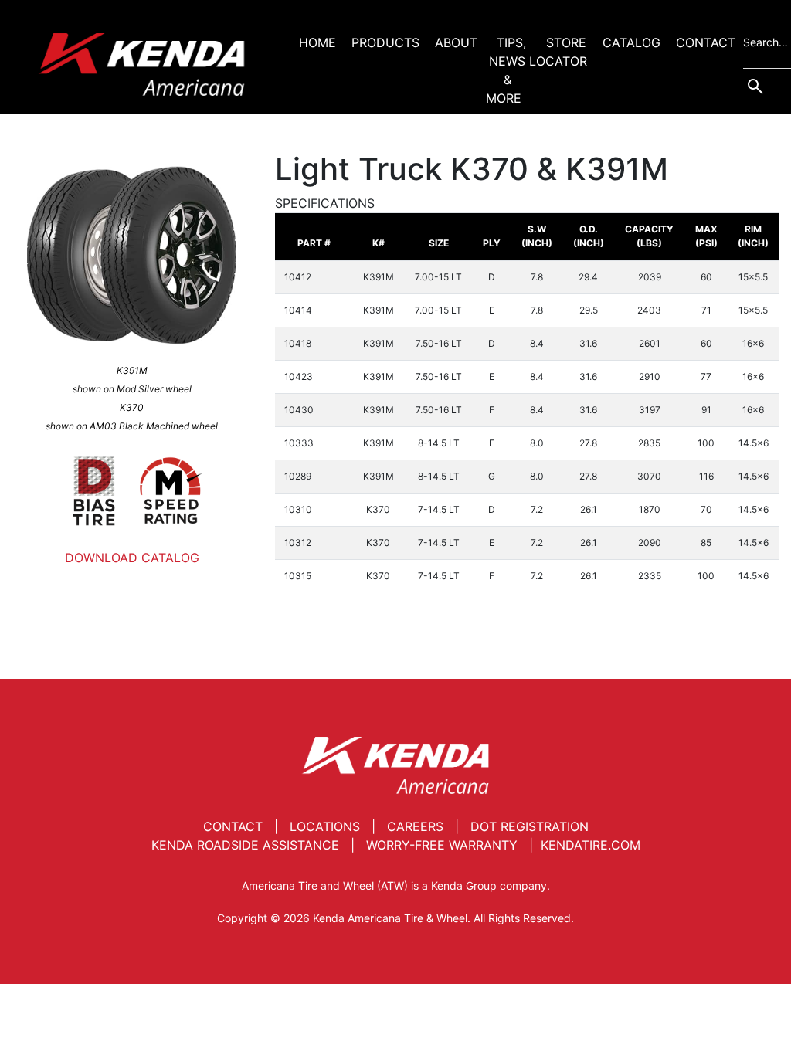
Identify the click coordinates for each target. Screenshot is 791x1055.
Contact (705, 42)
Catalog (631, 42)
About (456, 42)
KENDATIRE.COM (590, 845)
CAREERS (415, 826)
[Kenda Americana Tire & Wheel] (142, 64)
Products (385, 42)
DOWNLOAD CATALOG (132, 557)
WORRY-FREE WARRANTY (442, 845)
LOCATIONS (325, 826)
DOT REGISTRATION (529, 826)
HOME (317, 42)
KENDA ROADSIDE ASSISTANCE (245, 845)
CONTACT (233, 826)
